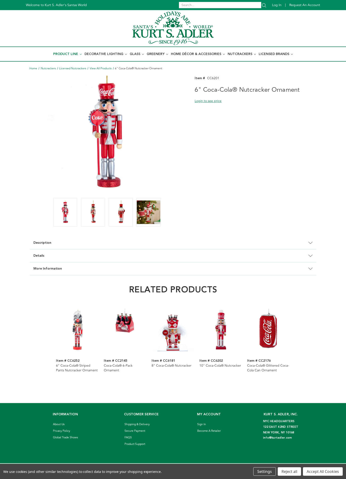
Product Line (66, 54)
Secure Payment (135, 431)
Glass (135, 54)
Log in (277, 5)
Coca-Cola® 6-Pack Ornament (118, 368)
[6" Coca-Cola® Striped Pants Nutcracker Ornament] (77, 330)
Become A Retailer (209, 431)
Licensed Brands (274, 54)
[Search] (264, 5)
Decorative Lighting (104, 54)
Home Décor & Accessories (196, 54)
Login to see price (208, 100)
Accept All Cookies (323, 471)
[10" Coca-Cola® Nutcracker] (220, 330)
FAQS (128, 437)
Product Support (135, 444)
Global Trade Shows (65, 437)
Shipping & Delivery (137, 424)
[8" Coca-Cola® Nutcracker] (173, 330)
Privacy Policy (61, 431)
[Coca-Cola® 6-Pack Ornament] (125, 330)
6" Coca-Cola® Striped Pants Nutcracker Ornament (77, 368)
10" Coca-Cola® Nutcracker (220, 365)
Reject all (289, 471)
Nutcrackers (240, 54)
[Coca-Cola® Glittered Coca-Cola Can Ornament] (268, 330)
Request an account (304, 5)
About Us (58, 424)
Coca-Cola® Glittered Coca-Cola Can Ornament (268, 368)
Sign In (201, 424)
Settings (264, 471)
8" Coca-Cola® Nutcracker (171, 365)
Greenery (156, 54)
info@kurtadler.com (277, 438)
